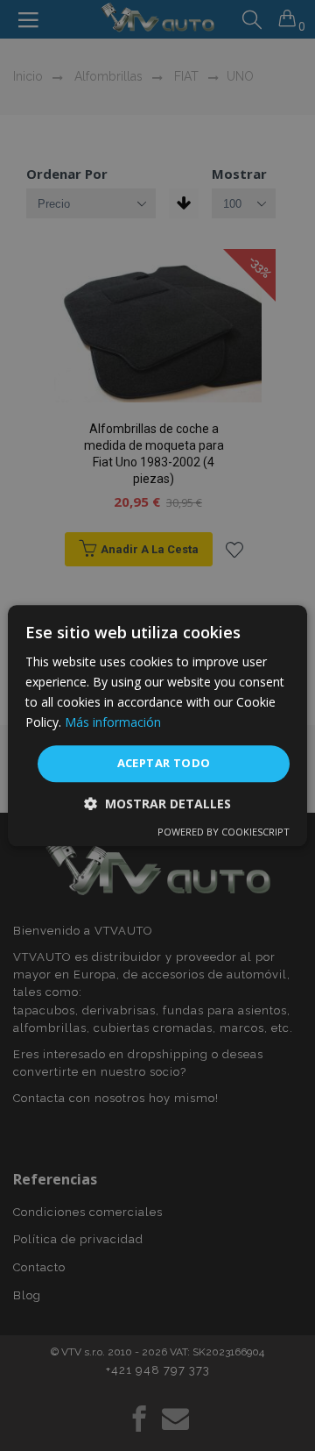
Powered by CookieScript (224, 831)
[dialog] (157, 725)
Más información (113, 722)
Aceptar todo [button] (164, 764)
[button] (157, 803)
